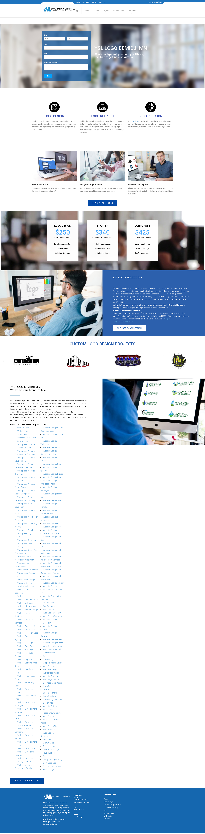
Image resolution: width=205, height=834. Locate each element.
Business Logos (50, 746)
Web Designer (49, 666)
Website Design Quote (52, 464)
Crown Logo (48, 743)
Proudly (45, 819)
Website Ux (22, 596)
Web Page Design (51, 679)
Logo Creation (49, 696)
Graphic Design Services (112, 805)
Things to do (117, 322)
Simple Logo (22, 441)
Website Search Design (27, 610)
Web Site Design (50, 669)
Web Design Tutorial (52, 649)
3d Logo (46, 756)
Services (88, 11)
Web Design (48, 609)
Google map (128, 322)
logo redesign (135, 121)
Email (48, 53)
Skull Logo (22, 434)
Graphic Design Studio (52, 663)
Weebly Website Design (27, 586)
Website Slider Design (26, 606)
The (55, 819)
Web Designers (49, 716)
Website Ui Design (25, 603)
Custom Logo (23, 428)
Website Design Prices (53, 474)
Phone (48, 44)
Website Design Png (52, 477)
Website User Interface (27, 600)
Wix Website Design (26, 580)
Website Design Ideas (52, 639)
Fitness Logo (48, 769)
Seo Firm (47, 623)
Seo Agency (48, 603)
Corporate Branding (111, 807)
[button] (102, 203)
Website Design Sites (52, 447)
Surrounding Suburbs (50, 824)
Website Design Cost (52, 527)
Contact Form (118, 11)
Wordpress (48, 709)
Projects (106, 11)
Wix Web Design (24, 583)
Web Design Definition (52, 646)
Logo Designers (50, 693)
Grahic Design (49, 653)
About (106, 799)
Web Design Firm (50, 726)
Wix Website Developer (27, 570)
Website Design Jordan (53, 500)
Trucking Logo (49, 753)
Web (97, 11)
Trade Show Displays (52, 713)
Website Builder (50, 706)
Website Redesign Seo (27, 626)
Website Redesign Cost (27, 633)
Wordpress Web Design (27, 530)
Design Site (48, 703)
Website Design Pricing (53, 643)
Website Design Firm (52, 523)
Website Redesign (25, 643)
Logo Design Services (52, 699)
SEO (105, 810)
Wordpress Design (51, 673)
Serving (51, 819)
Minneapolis (47, 822)
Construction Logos (51, 749)
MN (59, 822)
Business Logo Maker (27, 438)
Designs (46, 656)
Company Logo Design (53, 759)
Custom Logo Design (52, 766)
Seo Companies (50, 606)
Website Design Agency (53, 583)
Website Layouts (24, 659)
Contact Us (132, 11)
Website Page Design (26, 646)
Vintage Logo (23, 431)
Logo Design (48, 659)
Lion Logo (47, 739)
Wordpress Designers (26, 540)
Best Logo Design (51, 763)
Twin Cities (61, 819)
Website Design (50, 619)
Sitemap (107, 819)
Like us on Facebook (155, 2)
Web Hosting (49, 729)
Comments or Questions (51, 62)
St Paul (54, 822)
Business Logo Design (52, 683)
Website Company (51, 676)
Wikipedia (167, 319)
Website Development (27, 748)
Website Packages (25, 649)
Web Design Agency (52, 613)
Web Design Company (53, 616)
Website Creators (51, 586)
